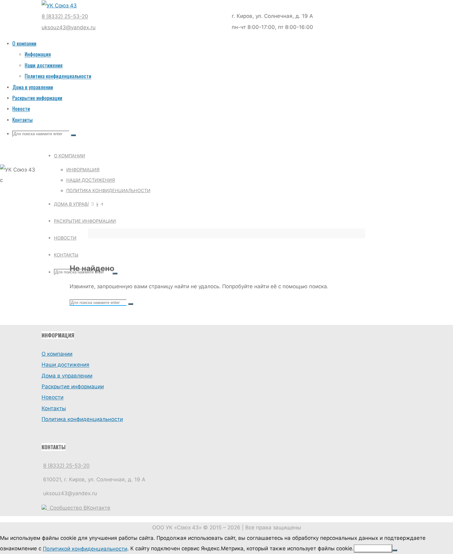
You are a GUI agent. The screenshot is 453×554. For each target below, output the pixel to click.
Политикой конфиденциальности (85, 549)
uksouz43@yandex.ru (69, 27)
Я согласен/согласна (373, 548)
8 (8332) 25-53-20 (65, 17)
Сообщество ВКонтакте (78, 508)
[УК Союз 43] (59, 5)
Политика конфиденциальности (82, 419)
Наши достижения (65, 365)
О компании (57, 354)
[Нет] (394, 550)
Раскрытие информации (73, 386)
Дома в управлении (67, 376)
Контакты (54, 408)
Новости (52, 397)
